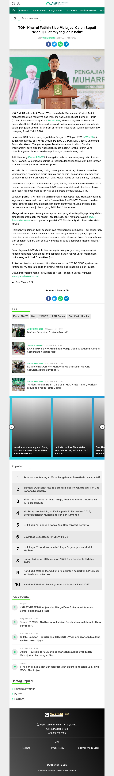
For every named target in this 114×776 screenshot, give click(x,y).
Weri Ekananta (48, 38)
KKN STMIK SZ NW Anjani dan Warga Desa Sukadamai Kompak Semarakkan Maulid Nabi (63, 350)
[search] (13, 3)
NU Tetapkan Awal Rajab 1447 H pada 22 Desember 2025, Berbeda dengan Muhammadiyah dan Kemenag (57, 513)
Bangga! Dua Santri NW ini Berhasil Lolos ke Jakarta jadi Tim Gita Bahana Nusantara (61, 489)
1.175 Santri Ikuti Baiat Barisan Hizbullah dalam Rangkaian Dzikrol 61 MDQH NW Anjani (59, 668)
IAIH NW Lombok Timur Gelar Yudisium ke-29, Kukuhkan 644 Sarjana (32, 450)
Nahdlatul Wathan (24, 688)
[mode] (18, 3)
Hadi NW (19, 698)
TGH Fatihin (58, 316)
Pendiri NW (54, 120)
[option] (32, 427)
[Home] (14, 10)
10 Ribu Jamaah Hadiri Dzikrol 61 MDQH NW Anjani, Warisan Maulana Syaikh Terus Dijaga (62, 386)
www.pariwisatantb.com (25, 276)
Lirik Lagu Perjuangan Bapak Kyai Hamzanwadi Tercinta (56, 524)
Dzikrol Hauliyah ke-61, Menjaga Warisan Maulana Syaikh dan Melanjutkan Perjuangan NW (56, 653)
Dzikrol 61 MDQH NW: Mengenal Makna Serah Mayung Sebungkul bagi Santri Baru (58, 368)
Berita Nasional (30, 18)
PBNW (18, 693)
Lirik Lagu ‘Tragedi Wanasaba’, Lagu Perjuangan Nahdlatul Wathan (58, 549)
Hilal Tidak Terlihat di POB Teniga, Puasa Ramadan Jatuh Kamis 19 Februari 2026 (61, 501)
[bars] (99, 3)
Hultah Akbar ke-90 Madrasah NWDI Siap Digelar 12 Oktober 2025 (59, 561)
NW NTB (88, 137)
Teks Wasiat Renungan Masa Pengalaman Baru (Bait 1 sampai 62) (62, 477)
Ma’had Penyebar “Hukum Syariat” (47, 332)
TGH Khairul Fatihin (79, 316)
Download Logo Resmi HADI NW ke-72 (46, 536)
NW (33, 316)
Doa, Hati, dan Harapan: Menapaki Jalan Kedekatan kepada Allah (70, 450)
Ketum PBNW (36, 157)
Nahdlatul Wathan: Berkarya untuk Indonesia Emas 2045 (56, 584)
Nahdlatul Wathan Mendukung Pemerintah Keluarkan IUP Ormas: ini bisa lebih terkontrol (61, 572)
